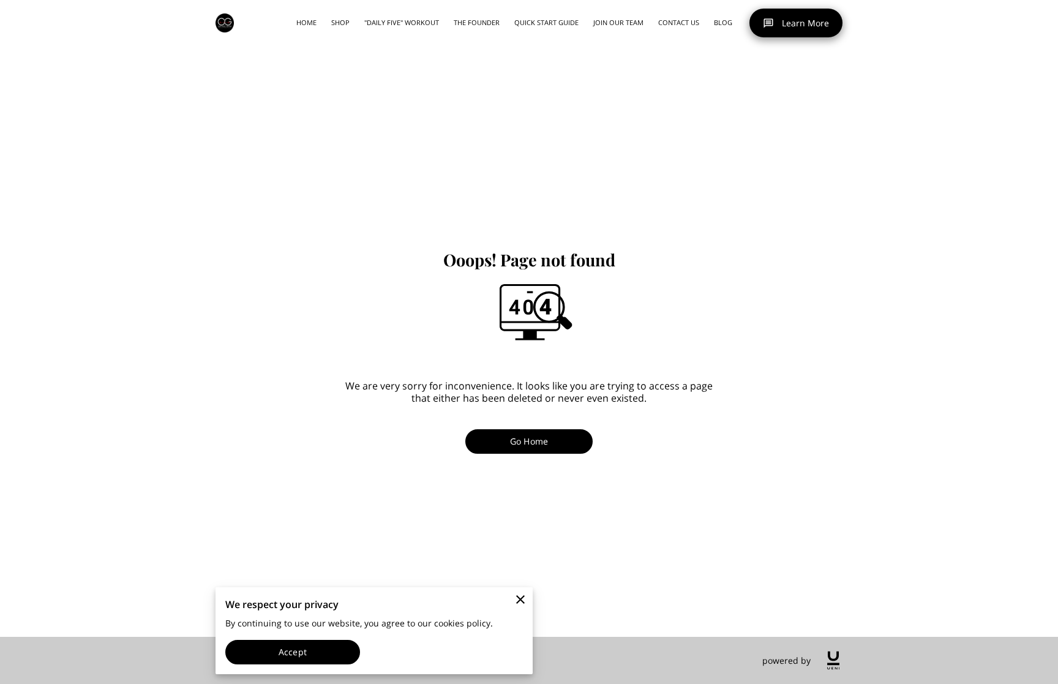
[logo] (833, 660)
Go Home (529, 441)
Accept (293, 652)
